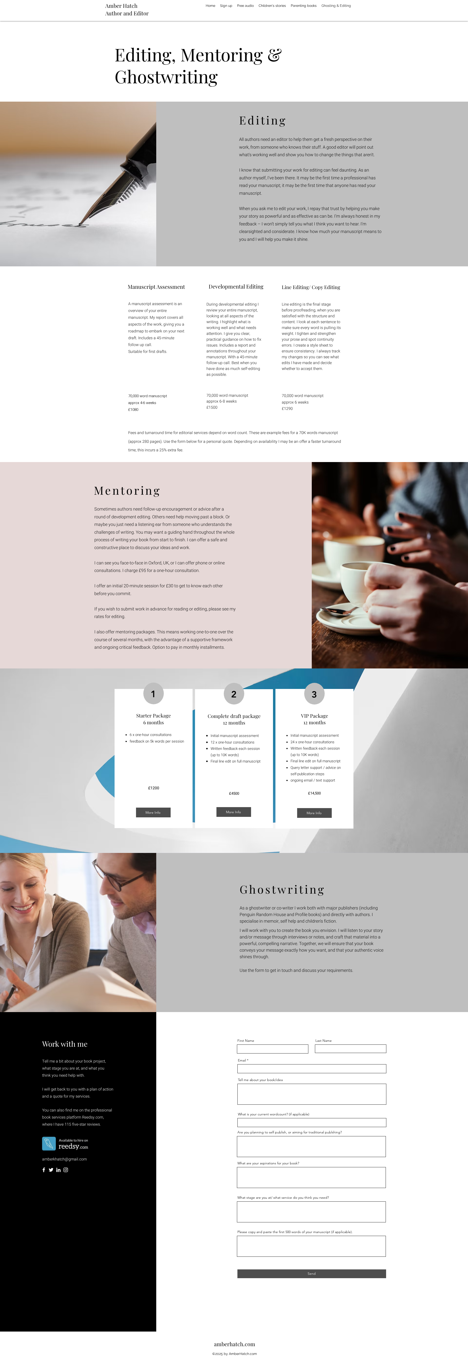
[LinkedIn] (58, 1170)
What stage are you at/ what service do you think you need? (283, 1197)
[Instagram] (66, 1170)
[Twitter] (51, 1170)
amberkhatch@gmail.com (64, 1159)
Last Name (323, 1040)
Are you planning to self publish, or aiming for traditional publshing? (289, 1132)
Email (242, 1060)
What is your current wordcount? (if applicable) (273, 1114)
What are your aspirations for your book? (268, 1163)
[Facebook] (44, 1170)
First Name (245, 1040)
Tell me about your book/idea (260, 1080)
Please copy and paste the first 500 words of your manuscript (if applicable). (295, 1232)
